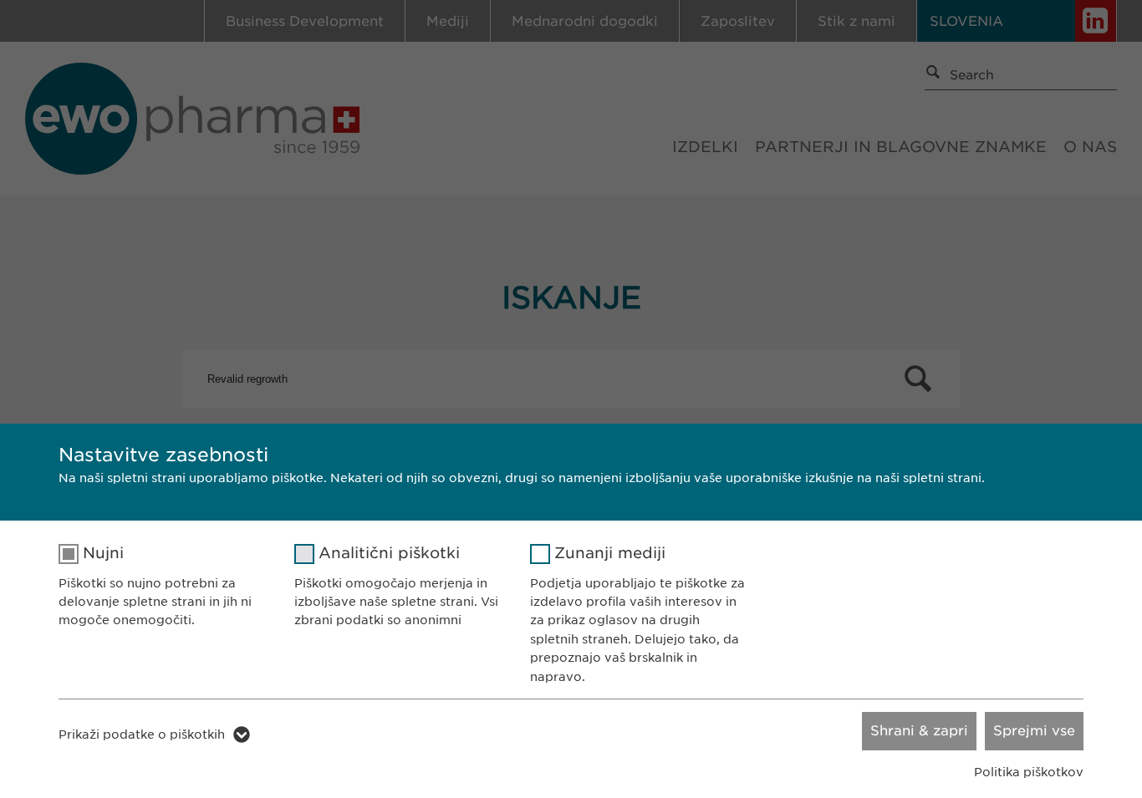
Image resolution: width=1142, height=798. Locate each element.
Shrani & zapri (919, 731)
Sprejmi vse (1034, 731)
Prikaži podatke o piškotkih (142, 734)
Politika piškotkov (1028, 772)
